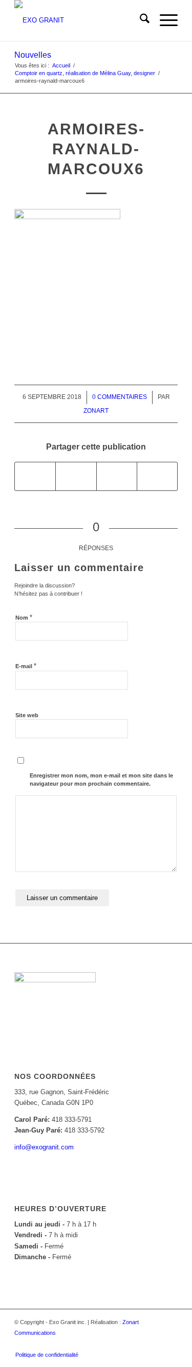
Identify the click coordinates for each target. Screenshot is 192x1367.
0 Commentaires (119, 396)
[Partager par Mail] (157, 476)
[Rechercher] (140, 20)
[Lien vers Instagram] (154, 1344)
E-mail (25, 666)
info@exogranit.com (44, 1147)
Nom (23, 617)
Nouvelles (32, 55)
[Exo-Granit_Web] (79, 20)
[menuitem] (140, 20)
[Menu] (164, 20)
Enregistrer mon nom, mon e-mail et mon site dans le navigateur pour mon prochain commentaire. (101, 779)
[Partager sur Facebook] (35, 476)
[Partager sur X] (76, 476)
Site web (26, 715)
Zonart (96, 410)
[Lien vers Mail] (170, 1344)
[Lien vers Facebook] (139, 1344)
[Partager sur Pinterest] (117, 476)
